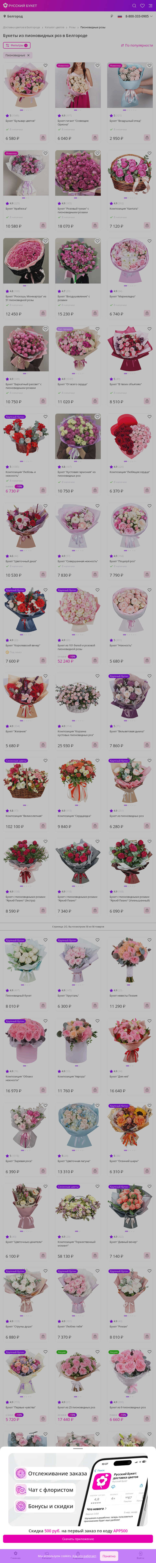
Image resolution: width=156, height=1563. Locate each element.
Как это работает (84, 1556)
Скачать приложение (78, 1539)
